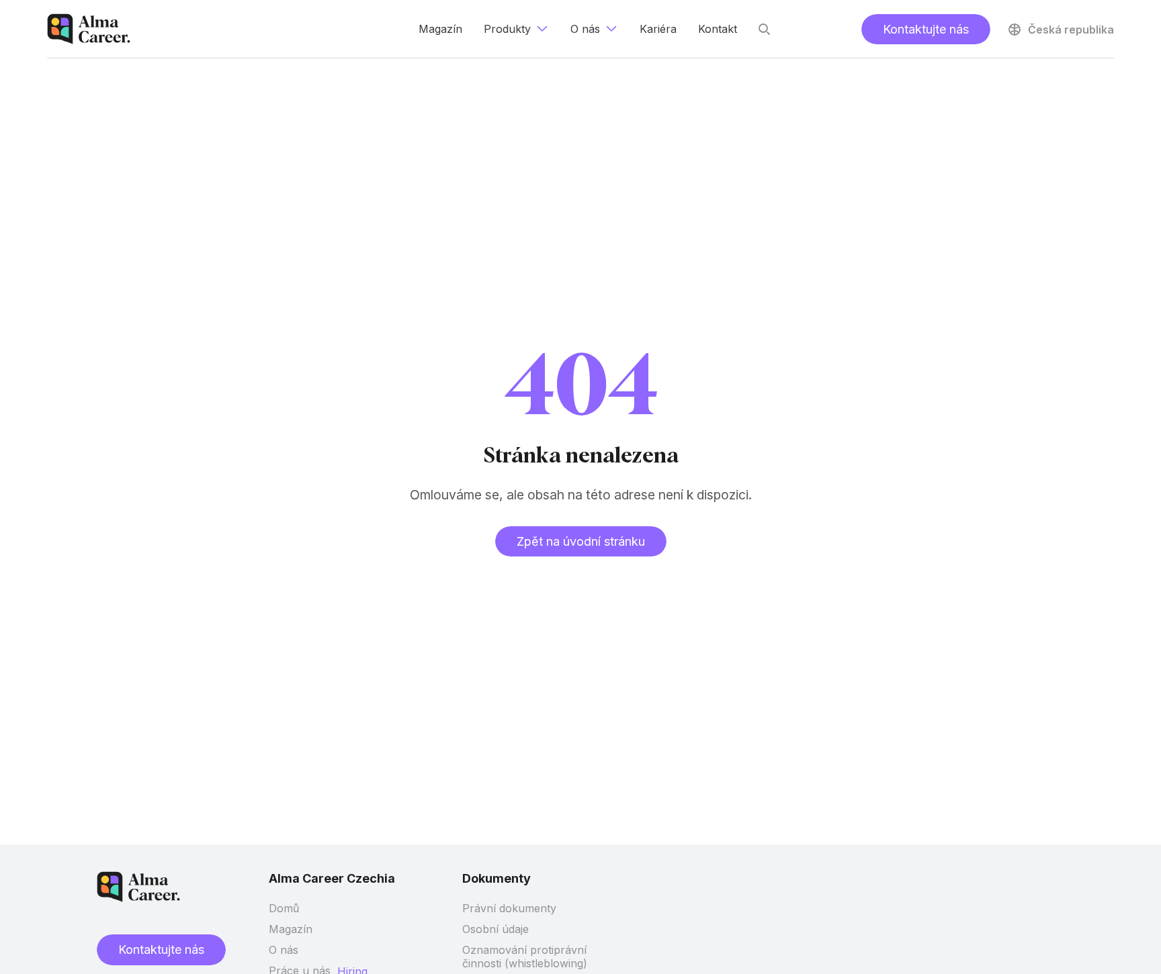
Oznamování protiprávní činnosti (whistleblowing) (524, 956)
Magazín (290, 929)
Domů (284, 908)
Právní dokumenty (509, 908)
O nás (283, 950)
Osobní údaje (495, 929)
